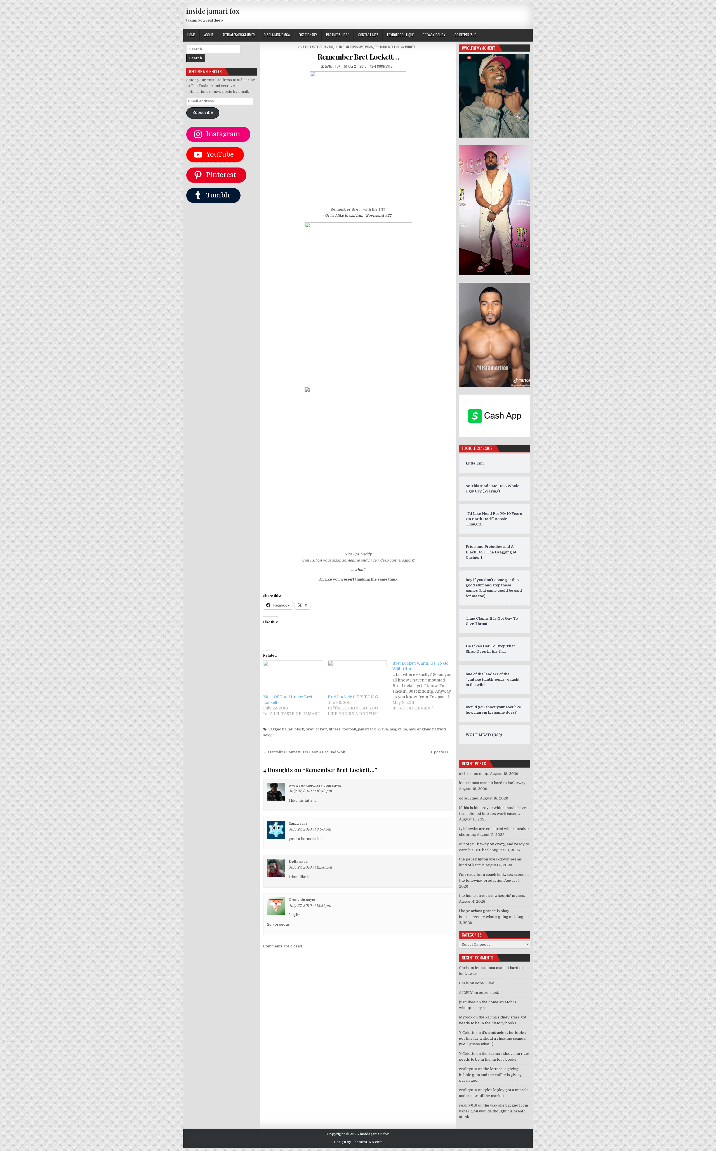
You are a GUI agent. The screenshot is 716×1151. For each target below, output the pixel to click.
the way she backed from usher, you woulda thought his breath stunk (493, 1111)
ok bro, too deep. (474, 774)
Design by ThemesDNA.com (358, 1142)
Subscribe (202, 112)
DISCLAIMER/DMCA (277, 34)
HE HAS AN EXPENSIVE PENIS (354, 46)
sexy (267, 735)
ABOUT (209, 34)
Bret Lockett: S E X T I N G (353, 697)
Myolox (465, 1017)
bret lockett (316, 729)
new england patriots (428, 729)
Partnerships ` (337, 34)
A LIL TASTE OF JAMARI (318, 46)
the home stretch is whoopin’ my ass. (492, 895)
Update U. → (442, 752)
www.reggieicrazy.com (310, 785)
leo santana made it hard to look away (492, 783)
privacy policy (434, 34)
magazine (398, 729)
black (299, 729)
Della (293, 861)
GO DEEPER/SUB (465, 34)
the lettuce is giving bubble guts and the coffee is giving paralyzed (490, 1075)
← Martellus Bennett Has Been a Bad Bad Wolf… (305, 752)
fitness (335, 729)
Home (191, 34)
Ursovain (297, 900)
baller (287, 729)
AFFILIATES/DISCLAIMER (239, 34)
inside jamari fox (212, 10)
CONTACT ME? (368, 34)
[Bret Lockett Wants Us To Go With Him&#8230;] (424, 686)
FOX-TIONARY (308, 34)
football (349, 729)
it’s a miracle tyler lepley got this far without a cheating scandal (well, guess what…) (492, 1038)
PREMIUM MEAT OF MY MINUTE (395, 46)
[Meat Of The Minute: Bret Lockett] (292, 677)
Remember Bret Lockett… (358, 57)
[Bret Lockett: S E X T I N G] (357, 677)
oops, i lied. (469, 798)
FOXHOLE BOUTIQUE (400, 34)
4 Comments (383, 66)
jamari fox (332, 66)
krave (382, 729)
